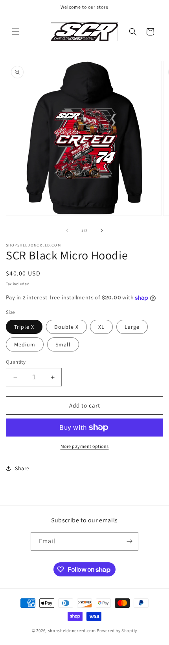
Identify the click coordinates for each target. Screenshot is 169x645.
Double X (66, 326)
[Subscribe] (129, 541)
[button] (15, 31)
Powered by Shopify (117, 630)
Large (132, 326)
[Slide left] (67, 230)
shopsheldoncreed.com (72, 630)
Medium (24, 344)
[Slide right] (101, 230)
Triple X (24, 326)
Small (63, 344)
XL (101, 326)
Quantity (16, 362)
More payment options (85, 446)
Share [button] (22, 468)
